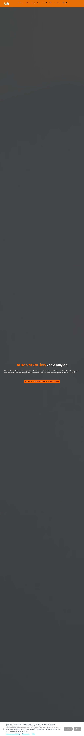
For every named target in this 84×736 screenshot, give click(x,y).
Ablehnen (78, 729)
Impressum (25, 734)
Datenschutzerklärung (13, 734)
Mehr (33, 734)
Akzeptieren (68, 729)
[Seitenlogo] (6, 3)
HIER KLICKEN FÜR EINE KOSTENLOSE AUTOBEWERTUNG (42, 381)
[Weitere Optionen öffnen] (70, 2)
